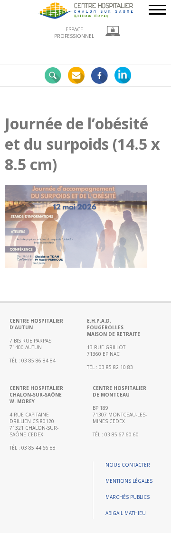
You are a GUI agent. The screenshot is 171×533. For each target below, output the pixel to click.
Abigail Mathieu (125, 513)
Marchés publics (127, 497)
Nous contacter (127, 464)
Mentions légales (128, 481)
